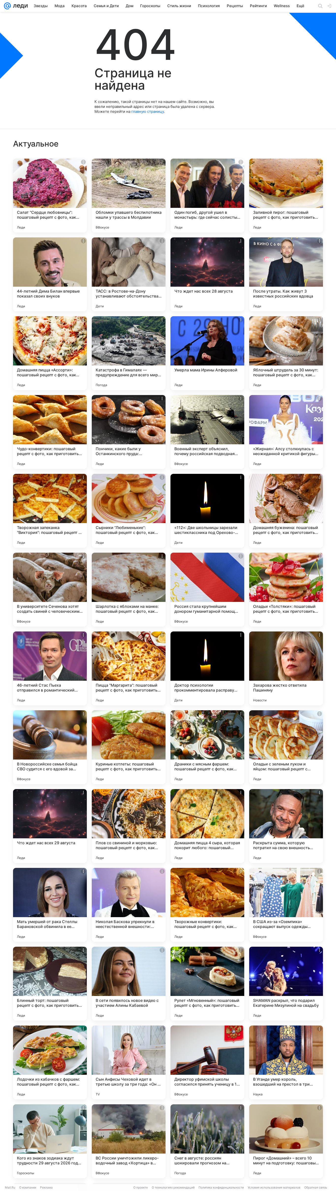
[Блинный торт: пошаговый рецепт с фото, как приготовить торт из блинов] (50, 984)
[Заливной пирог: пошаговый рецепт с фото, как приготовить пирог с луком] (286, 195)
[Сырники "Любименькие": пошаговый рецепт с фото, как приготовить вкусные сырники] (129, 511)
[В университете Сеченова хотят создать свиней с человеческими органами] (50, 590)
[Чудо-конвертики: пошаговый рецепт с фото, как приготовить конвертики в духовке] (50, 432)
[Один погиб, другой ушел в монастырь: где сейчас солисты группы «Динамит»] (207, 195)
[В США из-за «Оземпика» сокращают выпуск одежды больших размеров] (286, 905)
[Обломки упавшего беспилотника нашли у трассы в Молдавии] (129, 195)
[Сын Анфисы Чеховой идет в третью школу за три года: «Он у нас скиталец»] (129, 1062)
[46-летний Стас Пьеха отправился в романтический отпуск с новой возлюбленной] (50, 668)
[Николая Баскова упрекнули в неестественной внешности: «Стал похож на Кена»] (129, 905)
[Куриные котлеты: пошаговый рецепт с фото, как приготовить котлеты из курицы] (129, 747)
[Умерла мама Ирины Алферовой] (207, 353)
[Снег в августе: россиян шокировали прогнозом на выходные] (207, 1141)
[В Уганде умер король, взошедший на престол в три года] (286, 1062)
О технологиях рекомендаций (173, 1187)
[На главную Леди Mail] (19, 6)
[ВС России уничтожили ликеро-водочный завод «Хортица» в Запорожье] (129, 1141)
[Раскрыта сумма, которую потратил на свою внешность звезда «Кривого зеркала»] (286, 826)
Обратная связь (315, 1187)
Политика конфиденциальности (221, 1187)
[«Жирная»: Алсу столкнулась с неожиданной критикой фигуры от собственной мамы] (286, 432)
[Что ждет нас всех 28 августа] (207, 274)
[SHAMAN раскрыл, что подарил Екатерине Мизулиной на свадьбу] (286, 984)
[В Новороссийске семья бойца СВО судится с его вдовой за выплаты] (50, 747)
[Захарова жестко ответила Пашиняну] (286, 668)
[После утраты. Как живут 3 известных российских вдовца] (286, 274)
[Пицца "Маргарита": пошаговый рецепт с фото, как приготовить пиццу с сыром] (129, 668)
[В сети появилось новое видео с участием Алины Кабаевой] (129, 984)
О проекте (140, 1187)
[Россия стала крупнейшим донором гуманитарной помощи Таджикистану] (207, 590)
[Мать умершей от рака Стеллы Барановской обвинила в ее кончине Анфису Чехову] (50, 905)
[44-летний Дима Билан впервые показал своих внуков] (50, 274)
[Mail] (7, 6)
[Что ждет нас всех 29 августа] (50, 826)
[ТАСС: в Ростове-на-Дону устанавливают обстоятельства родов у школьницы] (129, 274)
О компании (27, 1187)
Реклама (46, 1187)
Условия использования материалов (274, 1187)
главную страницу (147, 111)
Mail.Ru (10, 1187)
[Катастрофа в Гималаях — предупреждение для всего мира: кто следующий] (129, 353)
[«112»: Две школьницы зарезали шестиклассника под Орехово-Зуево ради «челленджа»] (207, 511)
